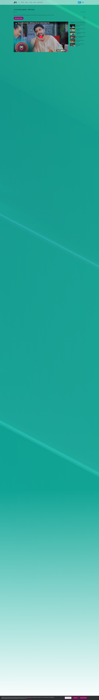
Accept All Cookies (83, 697)
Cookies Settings (68, 697)
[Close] (97, 698)
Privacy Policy (29, 698)
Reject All (75, 697)
